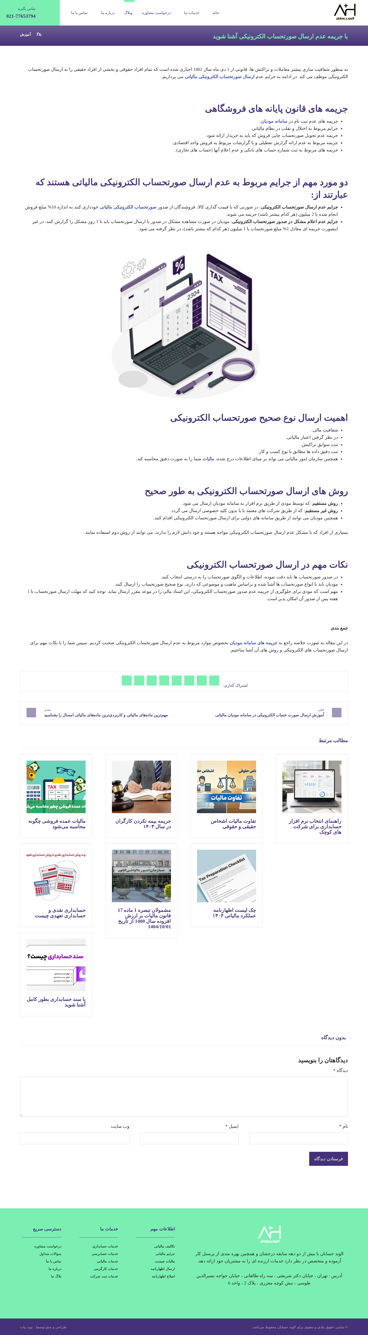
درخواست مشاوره (47, 1246)
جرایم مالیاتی (165, 1254)
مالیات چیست (165, 1261)
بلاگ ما (56, 1276)
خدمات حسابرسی (105, 1254)
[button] (214, 681)
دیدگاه (340, 1070)
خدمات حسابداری (105, 1246)
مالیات (208, 458)
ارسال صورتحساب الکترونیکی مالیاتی (220, 76)
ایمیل (232, 1126)
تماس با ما (53, 1261)
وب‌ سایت (120, 1126)
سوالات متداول (50, 1254)
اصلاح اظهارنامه (163, 1276)
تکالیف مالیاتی (164, 1246)
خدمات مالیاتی (107, 1261)
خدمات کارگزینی (106, 1269)
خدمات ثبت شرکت (104, 1276)
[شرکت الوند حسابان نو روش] (330, 12)
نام (343, 1126)
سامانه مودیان (274, 121)
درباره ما (55, 1269)
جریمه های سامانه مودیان (253, 642)
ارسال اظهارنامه (163, 1269)
